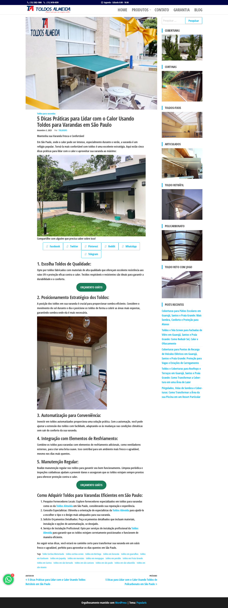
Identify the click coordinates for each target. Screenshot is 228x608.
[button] (166, 284)
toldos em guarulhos (129, 553)
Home (122, 10)
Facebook (54, 246)
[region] (182, 284)
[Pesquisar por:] (182, 20)
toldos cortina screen (74, 553)
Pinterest (92, 246)
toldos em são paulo (104, 562)
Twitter (73, 246)
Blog (198, 10)
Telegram (92, 254)
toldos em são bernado (63, 562)
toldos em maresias (76, 558)
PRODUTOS (140, 10)
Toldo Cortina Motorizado (53, 553)
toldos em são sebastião (125, 562)
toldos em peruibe (113, 558)
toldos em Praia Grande (133, 558)
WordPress (121, 602)
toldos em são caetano (84, 562)
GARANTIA (182, 10)
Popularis (141, 602)
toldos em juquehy (58, 558)
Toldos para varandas (46, 113)
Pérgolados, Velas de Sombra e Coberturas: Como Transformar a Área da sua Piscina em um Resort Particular (182, 392)
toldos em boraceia (111, 553)
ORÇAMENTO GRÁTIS (91, 287)
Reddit (110, 246)
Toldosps (63, 130)
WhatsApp (130, 246)
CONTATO (162, 10)
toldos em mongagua (95, 558)
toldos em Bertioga (93, 553)
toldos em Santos (44, 562)
